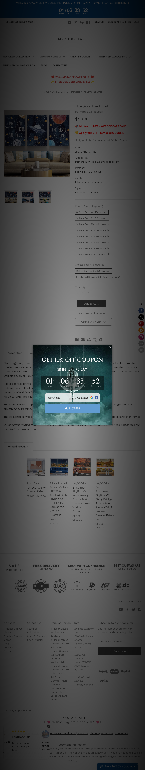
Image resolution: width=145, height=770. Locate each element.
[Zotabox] (110, 422)
